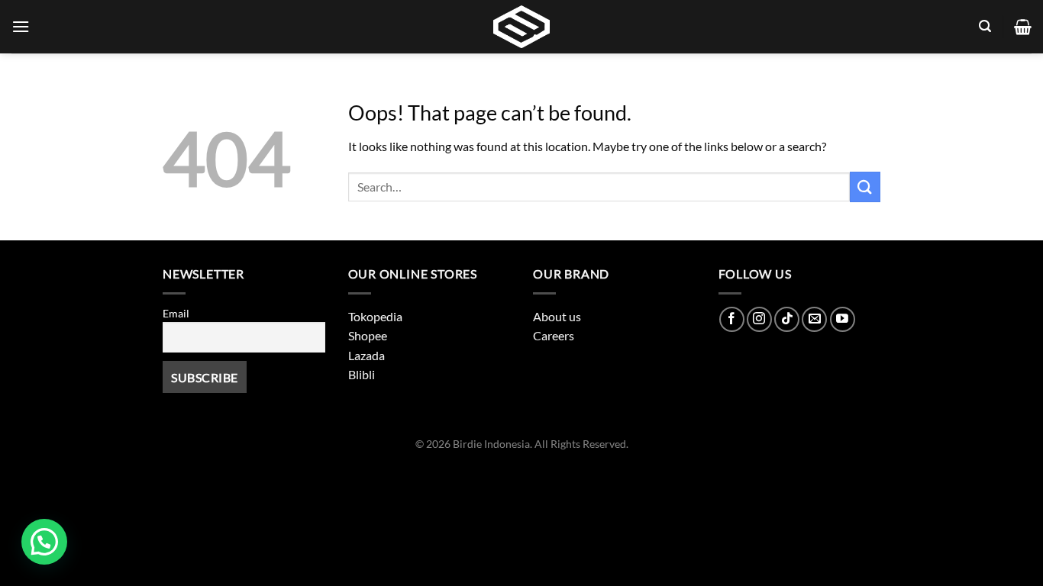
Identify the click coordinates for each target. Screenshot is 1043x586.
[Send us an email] (814, 319)
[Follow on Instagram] (759, 319)
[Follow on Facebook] (731, 319)
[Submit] (865, 186)
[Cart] (1023, 26)
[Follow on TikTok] (786, 319)
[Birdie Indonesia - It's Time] (521, 26)
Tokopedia (375, 316)
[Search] (985, 26)
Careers (553, 335)
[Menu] (20, 26)
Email (176, 313)
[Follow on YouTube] (842, 319)
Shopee (367, 335)
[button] (44, 542)
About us (557, 316)
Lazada (366, 355)
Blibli (361, 374)
